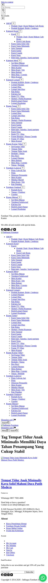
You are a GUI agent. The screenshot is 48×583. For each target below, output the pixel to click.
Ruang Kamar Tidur (14, 353)
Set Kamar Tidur (18, 355)
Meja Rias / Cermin (19, 285)
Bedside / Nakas (17, 362)
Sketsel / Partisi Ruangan (21, 309)
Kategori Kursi (12, 244)
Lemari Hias (16, 297)
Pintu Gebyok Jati (18, 378)
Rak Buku (15, 302)
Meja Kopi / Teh (18, 281)
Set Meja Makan (18, 274)
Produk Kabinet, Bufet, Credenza (24, 241)
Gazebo (14, 401)
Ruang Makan (12, 404)
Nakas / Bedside (17, 373)
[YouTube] (11, 575)
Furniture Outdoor (13, 394)
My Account (11, 543)
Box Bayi (15, 364)
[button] (43, 578)
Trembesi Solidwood (19, 276)
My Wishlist (11, 545)
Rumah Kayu (16, 397)
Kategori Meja (12, 271)
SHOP (9, 237)
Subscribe (29, 572)
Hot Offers (10, 552)
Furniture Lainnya (13, 376)
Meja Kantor (16, 278)
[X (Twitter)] (5, 575)
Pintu (13, 380)
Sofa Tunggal (16, 260)
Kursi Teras (16, 267)
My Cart (9, 548)
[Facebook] (2, 575)
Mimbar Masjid (17, 387)
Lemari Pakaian (17, 295)
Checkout (10, 555)
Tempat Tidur (16, 357)
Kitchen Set (16, 304)
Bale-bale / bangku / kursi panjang (25, 269)
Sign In (9, 550)
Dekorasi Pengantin (19, 383)
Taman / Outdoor (18, 399)
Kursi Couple (16, 264)
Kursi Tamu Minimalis (20, 258)
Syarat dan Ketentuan (15, 531)
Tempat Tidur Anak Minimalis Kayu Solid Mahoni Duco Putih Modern (21, 484)
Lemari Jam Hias (18, 299)
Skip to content (7, 2)
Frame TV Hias (17, 348)
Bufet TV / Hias (17, 306)
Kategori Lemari (12, 290)
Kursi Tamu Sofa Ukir (20, 255)
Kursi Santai (16, 262)
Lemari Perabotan (18, 313)
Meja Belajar (16, 283)
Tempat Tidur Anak (19, 360)
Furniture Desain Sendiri (16, 526)
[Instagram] (8, 575)
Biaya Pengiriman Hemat (16, 524)
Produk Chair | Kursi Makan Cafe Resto (27, 239)
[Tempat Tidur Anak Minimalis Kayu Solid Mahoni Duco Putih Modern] (20, 460)
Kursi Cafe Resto (23, 253)
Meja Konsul (16, 288)
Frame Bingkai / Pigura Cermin (24, 346)
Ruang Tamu (11, 315)
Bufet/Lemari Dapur (19, 311)
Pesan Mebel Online (14, 528)
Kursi (13, 246)
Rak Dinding (16, 392)
